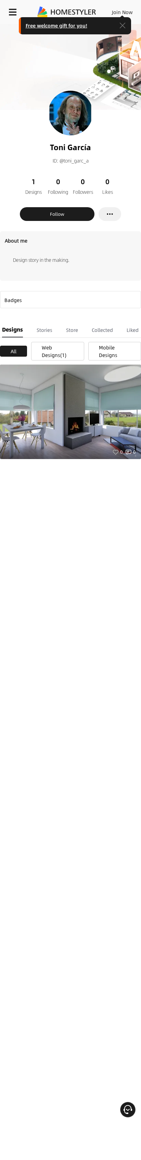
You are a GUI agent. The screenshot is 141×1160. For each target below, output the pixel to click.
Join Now (122, 12)
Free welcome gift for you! (56, 25)
